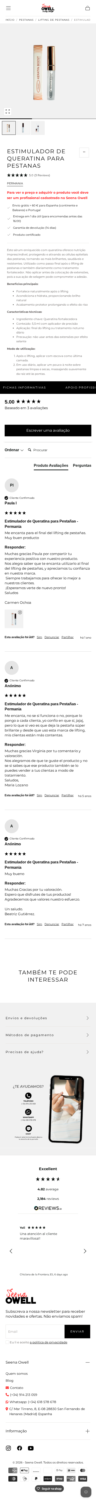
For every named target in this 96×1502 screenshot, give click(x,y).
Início (10, 20)
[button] (8, 8)
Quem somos (17, 1373)
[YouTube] (31, 1448)
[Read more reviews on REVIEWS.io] (48, 1209)
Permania (15, 183)
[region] (48, 1251)
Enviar (77, 1331)
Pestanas (26, 20)
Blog (10, 1380)
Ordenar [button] (12, 450)
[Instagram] (8, 1448)
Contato (16, 1388)
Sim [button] (39, 637)
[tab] (51, 466)
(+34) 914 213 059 (23, 1395)
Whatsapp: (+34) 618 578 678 (33, 1402)
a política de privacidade (48, 1342)
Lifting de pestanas (53, 20)
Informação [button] (16, 1431)
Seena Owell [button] (17, 1362)
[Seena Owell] (21, 1296)
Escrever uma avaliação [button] (48, 430)
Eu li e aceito (38, 1342)
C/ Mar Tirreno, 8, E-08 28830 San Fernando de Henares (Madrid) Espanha (47, 1411)
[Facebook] (19, 1448)
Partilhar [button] (68, 637)
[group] (48, 402)
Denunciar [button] (52, 637)
